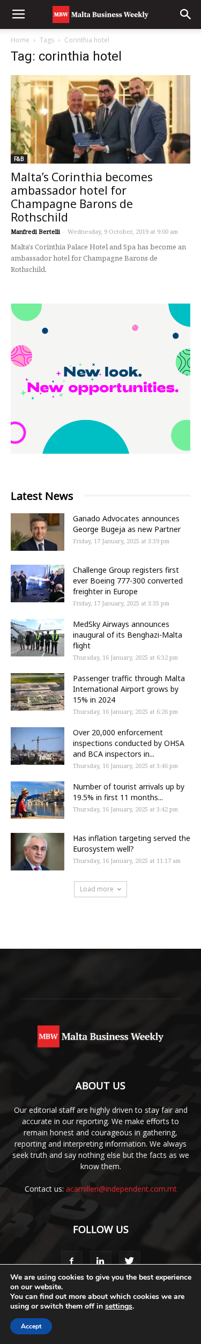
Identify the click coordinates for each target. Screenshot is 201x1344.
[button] (186, 14)
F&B (19, 159)
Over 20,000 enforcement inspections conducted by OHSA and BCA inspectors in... (128, 743)
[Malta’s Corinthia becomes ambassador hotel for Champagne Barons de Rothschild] (100, 119)
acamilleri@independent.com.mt (121, 1189)
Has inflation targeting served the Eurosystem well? (131, 843)
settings (118, 1306)
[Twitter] (129, 1261)
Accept (31, 1326)
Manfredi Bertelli (35, 231)
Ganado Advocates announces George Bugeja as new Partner (127, 523)
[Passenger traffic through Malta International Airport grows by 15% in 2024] (37, 692)
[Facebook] (72, 1261)
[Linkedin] (100, 1261)
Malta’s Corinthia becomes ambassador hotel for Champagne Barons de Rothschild (82, 197)
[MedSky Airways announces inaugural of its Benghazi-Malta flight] (37, 637)
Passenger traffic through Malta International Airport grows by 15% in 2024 (129, 689)
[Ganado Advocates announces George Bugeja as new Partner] (37, 532)
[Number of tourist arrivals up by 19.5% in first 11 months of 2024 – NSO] (37, 800)
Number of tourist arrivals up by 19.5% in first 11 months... (128, 791)
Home (20, 40)
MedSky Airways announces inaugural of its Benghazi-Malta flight (127, 635)
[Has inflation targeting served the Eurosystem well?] (37, 851)
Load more (97, 888)
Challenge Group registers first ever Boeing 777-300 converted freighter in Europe (128, 580)
